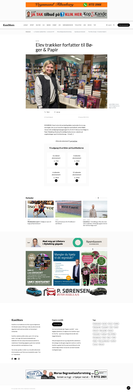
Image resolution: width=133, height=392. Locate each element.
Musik (104, 337)
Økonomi (101, 344)
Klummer (110, 330)
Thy (95, 25)
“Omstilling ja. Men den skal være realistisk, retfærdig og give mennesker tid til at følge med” (93, 223)
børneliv (105, 323)
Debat (55, 25)
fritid (111, 327)
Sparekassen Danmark (72, 31)
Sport (32, 25)
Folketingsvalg (96, 327)
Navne (49, 25)
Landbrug (104, 334)
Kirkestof (95, 330)
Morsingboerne (97, 337)
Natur (109, 337)
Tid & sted (78, 25)
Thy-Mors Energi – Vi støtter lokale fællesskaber (92, 31)
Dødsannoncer (68, 25)
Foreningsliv (105, 327)
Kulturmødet (96, 334)
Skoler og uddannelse (104, 341)
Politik (113, 337)
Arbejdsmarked (97, 323)
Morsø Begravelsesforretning (57, 31)
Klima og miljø (103, 330)
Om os (90, 25)
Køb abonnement (123, 25)
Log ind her (73, 141)
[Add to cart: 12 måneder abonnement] (77, 180)
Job (84, 25)
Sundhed (113, 341)
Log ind (109, 25)
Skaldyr (95, 341)
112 (43, 25)
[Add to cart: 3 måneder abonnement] (77, 164)
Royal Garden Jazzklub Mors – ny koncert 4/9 (36, 31)
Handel (116, 327)
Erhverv (110, 323)
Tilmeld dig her (57, 324)
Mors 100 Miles (111, 334)
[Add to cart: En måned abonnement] (56, 164)
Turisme (95, 344)
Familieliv (116, 323)
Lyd (60, 25)
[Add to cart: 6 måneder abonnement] (56, 180)
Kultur (38, 25)
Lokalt (26, 25)
